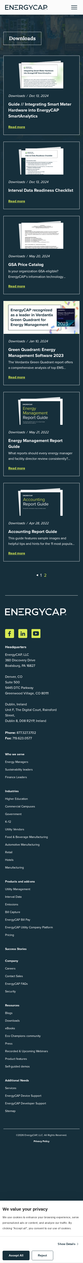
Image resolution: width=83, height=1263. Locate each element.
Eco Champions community (23, 1036)
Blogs (9, 1013)
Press (9, 1043)
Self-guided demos (17, 1066)
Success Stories (16, 949)
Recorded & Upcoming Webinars (26, 1051)
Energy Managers (16, 762)
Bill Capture (12, 912)
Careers (10, 968)
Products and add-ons (20, 881)
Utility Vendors (14, 829)
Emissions (11, 904)
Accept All (16, 1255)
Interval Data (13, 897)
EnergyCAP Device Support (23, 1096)
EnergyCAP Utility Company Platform (29, 927)
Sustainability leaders (19, 769)
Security (10, 991)
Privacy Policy (41, 1141)
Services (10, 1088)
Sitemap (10, 1111)
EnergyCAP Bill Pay (17, 920)
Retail (8, 852)
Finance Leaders (16, 777)
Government (13, 814)
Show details (66, 1244)
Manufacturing (14, 867)
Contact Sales (14, 976)
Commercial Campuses (20, 806)
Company (11, 961)
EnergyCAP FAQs (16, 984)
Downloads (12, 1020)
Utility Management (17, 889)
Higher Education (16, 799)
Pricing (9, 935)
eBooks (10, 1028)
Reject (42, 1255)
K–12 (8, 822)
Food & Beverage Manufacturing (26, 837)
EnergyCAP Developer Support (25, 1103)
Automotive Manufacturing (22, 844)
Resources (12, 1005)
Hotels (9, 860)
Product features (16, 1059)
